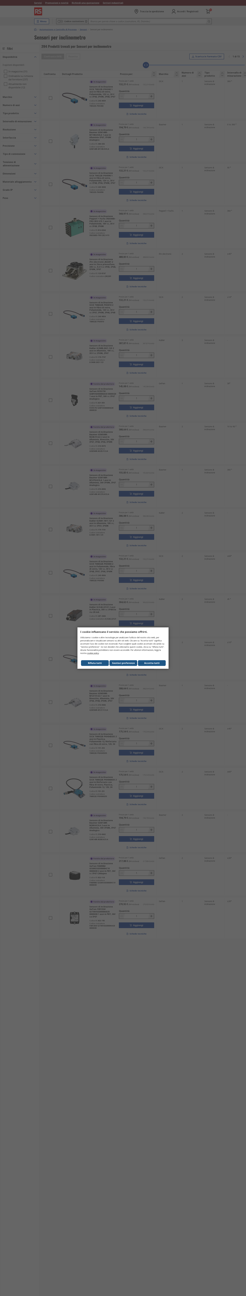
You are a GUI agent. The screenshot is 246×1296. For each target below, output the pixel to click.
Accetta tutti (152, 663)
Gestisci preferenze (123, 663)
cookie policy (93, 653)
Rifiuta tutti (95, 663)
